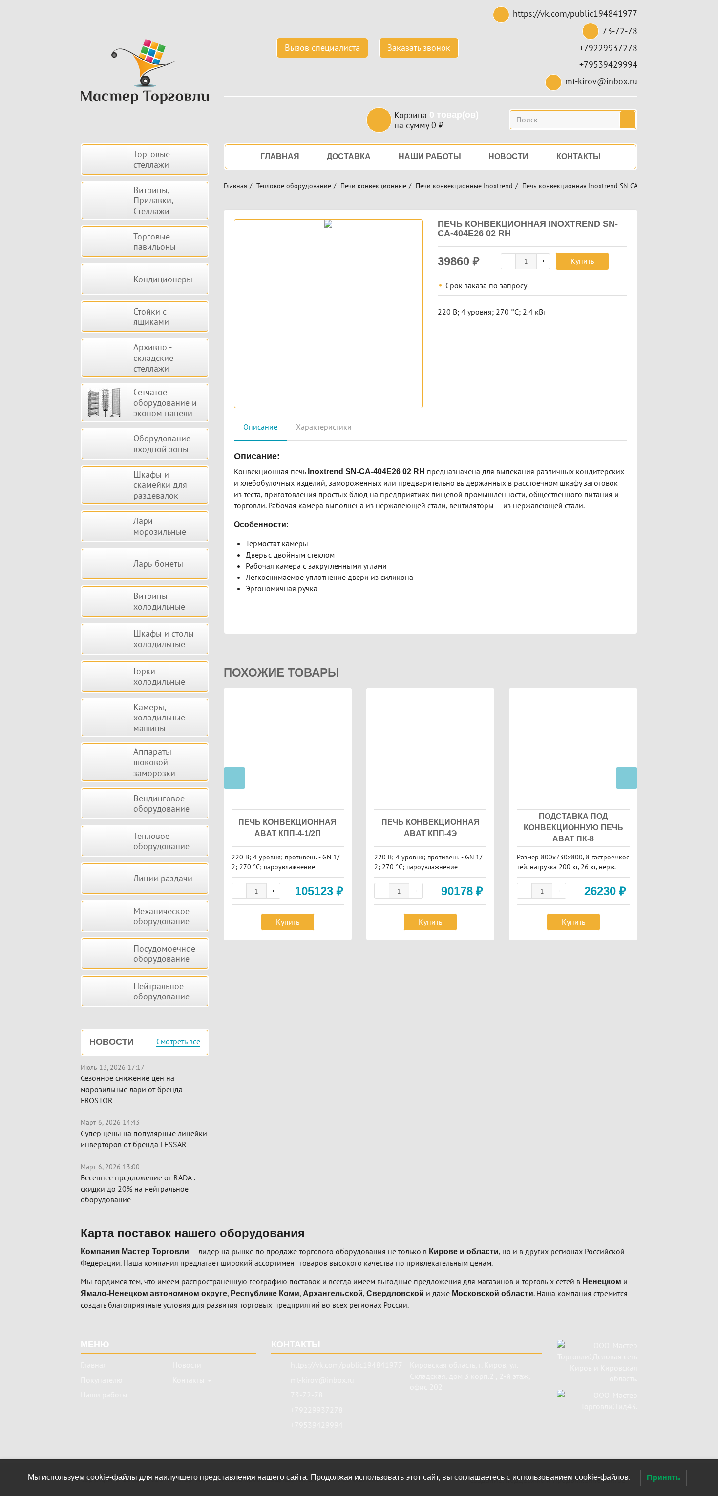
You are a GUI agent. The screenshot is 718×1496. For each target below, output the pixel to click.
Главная (235, 185)
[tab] (260, 427)
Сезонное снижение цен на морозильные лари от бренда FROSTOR (132, 1089)
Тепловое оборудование (293, 185)
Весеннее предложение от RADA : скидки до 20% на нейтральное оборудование (138, 1189)
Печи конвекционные (373, 185)
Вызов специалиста (322, 47)
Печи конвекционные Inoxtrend (464, 185)
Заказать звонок (418, 47)
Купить (582, 261)
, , (470, 1376)
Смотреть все (178, 1041)
